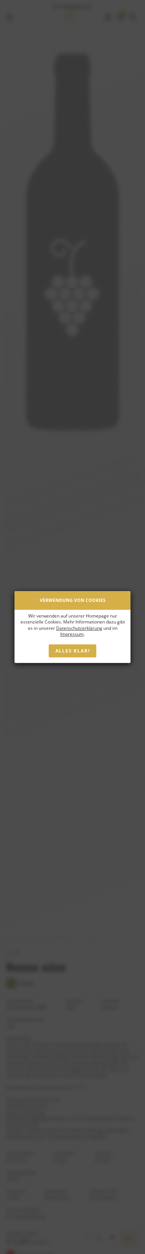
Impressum (72, 634)
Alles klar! (72, 651)
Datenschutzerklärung (79, 628)
